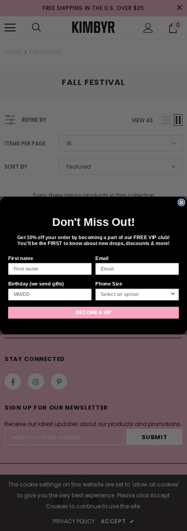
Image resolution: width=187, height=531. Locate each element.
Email (101, 258)
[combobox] (135, 295)
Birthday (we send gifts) (36, 283)
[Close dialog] (181, 202)
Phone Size (108, 283)
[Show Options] (173, 295)
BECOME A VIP (94, 313)
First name (20, 258)
